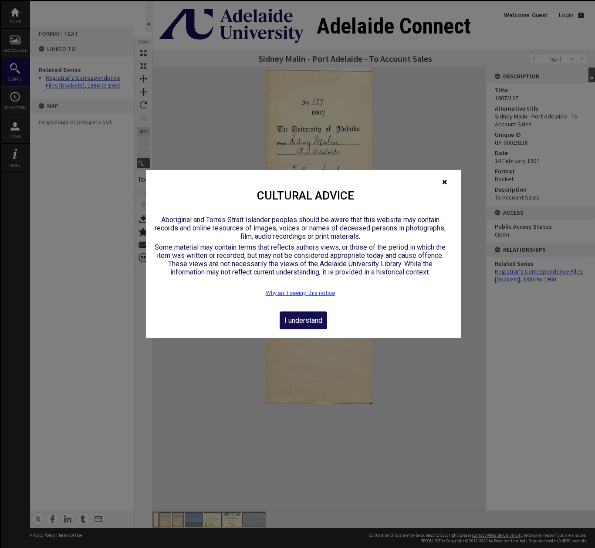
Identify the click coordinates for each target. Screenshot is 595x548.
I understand (303, 320)
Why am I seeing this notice (300, 293)
